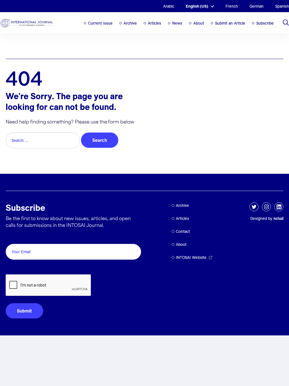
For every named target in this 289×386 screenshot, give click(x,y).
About (198, 23)
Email (13, 237)
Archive (130, 23)
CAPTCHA (19, 268)
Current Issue (100, 23)
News (177, 23)
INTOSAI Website (191, 257)
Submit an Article (230, 23)
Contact (183, 231)
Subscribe (265, 23)
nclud (278, 218)
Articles (154, 23)
